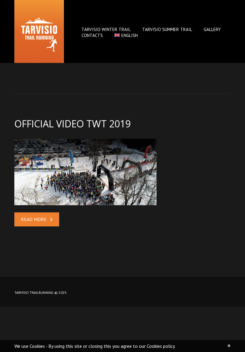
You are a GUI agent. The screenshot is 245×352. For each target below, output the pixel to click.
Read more (34, 219)
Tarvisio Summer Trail (167, 29)
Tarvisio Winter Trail (106, 29)
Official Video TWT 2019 (72, 123)
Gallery (212, 29)
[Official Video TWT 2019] (85, 172)
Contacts (92, 35)
